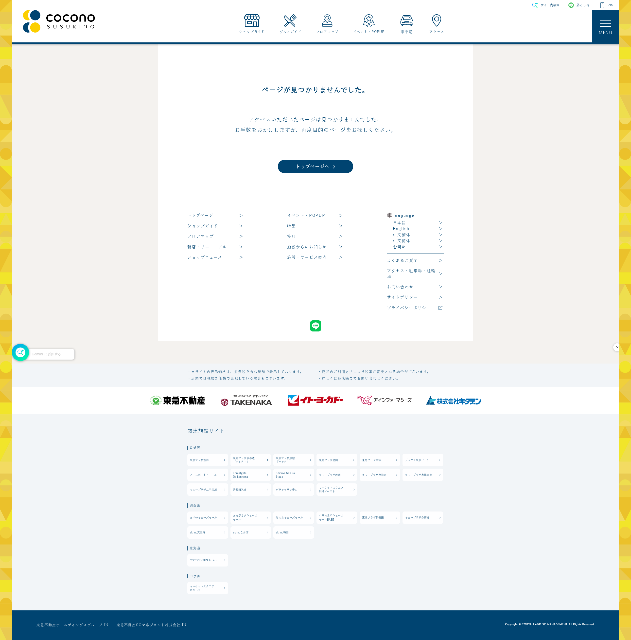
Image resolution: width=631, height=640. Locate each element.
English (401, 229)
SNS (610, 5)
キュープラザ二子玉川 (203, 489)
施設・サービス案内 (307, 257)
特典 (291, 236)
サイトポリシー (402, 297)
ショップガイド (202, 226)
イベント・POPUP (306, 215)
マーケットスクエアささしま (202, 588)
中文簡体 (402, 241)
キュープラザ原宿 (330, 475)
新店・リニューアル (207, 247)
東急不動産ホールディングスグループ (69, 625)
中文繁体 (402, 235)
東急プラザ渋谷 (199, 460)
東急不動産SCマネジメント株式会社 (149, 625)
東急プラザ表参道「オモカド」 (244, 460)
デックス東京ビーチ (417, 460)
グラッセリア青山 (287, 489)
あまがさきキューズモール (245, 517)
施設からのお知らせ (307, 247)
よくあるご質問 (402, 260)
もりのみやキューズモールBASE (331, 517)
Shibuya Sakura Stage (285, 475)
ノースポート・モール (203, 475)
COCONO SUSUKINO (203, 560)
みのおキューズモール (289, 517)
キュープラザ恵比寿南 (418, 475)
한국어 (399, 247)
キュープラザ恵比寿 (374, 475)
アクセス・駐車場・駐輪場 (411, 273)
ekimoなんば (240, 532)
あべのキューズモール (203, 517)
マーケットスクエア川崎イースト (331, 489)
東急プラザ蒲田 (328, 460)
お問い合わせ (400, 287)
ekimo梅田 (282, 532)
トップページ (200, 215)
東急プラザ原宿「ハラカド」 (285, 460)
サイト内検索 (550, 5)
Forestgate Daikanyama (240, 475)
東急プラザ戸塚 (371, 460)
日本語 (399, 223)
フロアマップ (200, 236)
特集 (291, 226)
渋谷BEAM (239, 489)
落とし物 (583, 5)
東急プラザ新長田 (373, 517)
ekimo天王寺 (197, 532)
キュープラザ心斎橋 (417, 517)
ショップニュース (204, 257)
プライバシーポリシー (409, 308)
